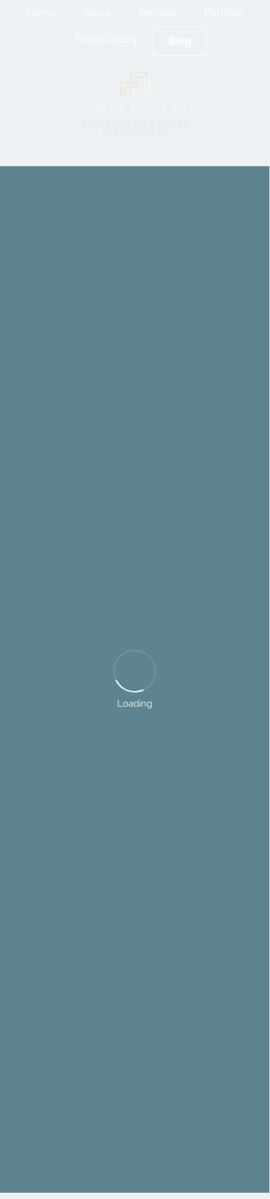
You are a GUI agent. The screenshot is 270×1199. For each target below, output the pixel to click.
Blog (180, 41)
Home (40, 13)
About (96, 13)
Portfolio (224, 13)
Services (157, 13)
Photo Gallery (107, 39)
